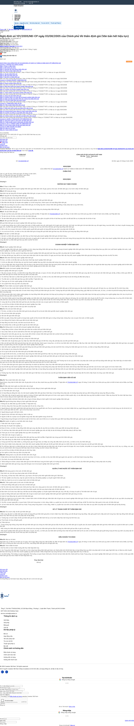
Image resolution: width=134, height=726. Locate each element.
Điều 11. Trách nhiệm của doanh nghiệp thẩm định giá (16, 92)
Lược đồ (2, 144)
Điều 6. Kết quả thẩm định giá (9, 75)
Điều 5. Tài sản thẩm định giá (8, 74)
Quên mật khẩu (129, 720)
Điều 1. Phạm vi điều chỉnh (7, 66)
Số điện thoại (4, 689)
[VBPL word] (1, 57)
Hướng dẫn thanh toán (10, 659)
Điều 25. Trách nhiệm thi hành (9, 130)
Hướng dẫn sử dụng (19, 3)
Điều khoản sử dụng (10, 652)
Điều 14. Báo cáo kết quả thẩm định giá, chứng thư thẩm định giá (19, 98)
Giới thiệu (6, 620)
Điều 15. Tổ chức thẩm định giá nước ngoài (13, 100)
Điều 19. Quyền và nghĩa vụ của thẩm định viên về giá (16, 112)
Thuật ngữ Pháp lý (56, 23)
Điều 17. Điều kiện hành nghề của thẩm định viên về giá (16, 108)
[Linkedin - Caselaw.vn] (6, 671)
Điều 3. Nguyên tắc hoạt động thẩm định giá (13, 69)
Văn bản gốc (3, 141)
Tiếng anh (4, 142)
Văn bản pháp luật (35, 23)
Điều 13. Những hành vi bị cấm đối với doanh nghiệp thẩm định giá (20, 97)
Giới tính (2, 694)
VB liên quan (3, 145)
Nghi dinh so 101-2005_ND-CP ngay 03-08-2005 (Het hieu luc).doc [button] (20, 134)
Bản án (16, 23)
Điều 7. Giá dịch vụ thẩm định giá (9, 77)
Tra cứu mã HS (45, 23)
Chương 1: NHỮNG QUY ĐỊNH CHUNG (11, 64)
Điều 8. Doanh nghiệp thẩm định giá (10, 83)
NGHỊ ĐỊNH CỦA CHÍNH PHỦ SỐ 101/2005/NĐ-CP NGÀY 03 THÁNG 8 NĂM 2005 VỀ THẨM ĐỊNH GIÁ (30, 63)
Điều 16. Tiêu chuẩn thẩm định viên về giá (12, 105)
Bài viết (17, 19)
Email (1, 687)
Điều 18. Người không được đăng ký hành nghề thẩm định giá (18, 111)
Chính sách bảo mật (9, 654)
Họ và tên (3, 686)
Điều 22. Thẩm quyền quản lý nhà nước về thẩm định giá (17, 122)
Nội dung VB (3, 139)
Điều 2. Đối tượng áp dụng (8, 67)
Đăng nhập (72, 706)
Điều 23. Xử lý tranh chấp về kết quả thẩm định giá (15, 125)
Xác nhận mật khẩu (5, 693)
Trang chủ (3, 29)
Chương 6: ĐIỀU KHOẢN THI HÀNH (10, 126)
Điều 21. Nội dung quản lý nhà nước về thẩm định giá (15, 120)
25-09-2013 (11, 46)
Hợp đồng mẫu (24, 23)
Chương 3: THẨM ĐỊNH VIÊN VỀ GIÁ (11, 103)
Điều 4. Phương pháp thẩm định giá (10, 71)
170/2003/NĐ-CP (54, 214)
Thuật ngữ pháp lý (9, 643)
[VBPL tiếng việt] (1, 54)
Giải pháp (6, 622)
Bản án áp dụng (4, 147)
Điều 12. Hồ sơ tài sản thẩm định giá (10, 95)
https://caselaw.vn (25, 669)
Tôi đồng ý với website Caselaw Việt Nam (19, 696)
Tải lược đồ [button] (3, 136)
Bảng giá (6, 625)
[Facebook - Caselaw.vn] (2, 671)
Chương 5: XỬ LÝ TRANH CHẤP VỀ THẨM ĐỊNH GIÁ (15, 123)
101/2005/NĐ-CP (27, 29)
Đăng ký (72, 725)
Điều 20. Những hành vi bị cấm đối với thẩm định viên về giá (18, 116)
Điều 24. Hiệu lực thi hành (7, 128)
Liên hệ (31, 3)
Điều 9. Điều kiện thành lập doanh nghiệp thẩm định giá (16, 86)
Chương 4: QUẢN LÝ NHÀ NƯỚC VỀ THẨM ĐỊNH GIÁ (16, 119)
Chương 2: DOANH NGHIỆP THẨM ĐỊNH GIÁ (13, 80)
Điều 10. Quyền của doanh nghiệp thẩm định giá (14, 89)
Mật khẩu (3, 691)
